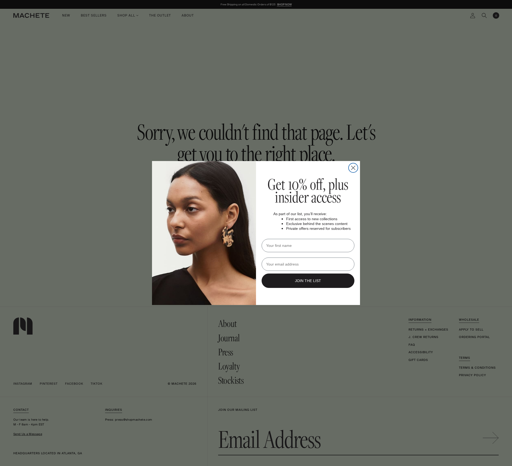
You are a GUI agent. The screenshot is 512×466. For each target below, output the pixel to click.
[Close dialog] (353, 167)
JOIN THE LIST (308, 281)
